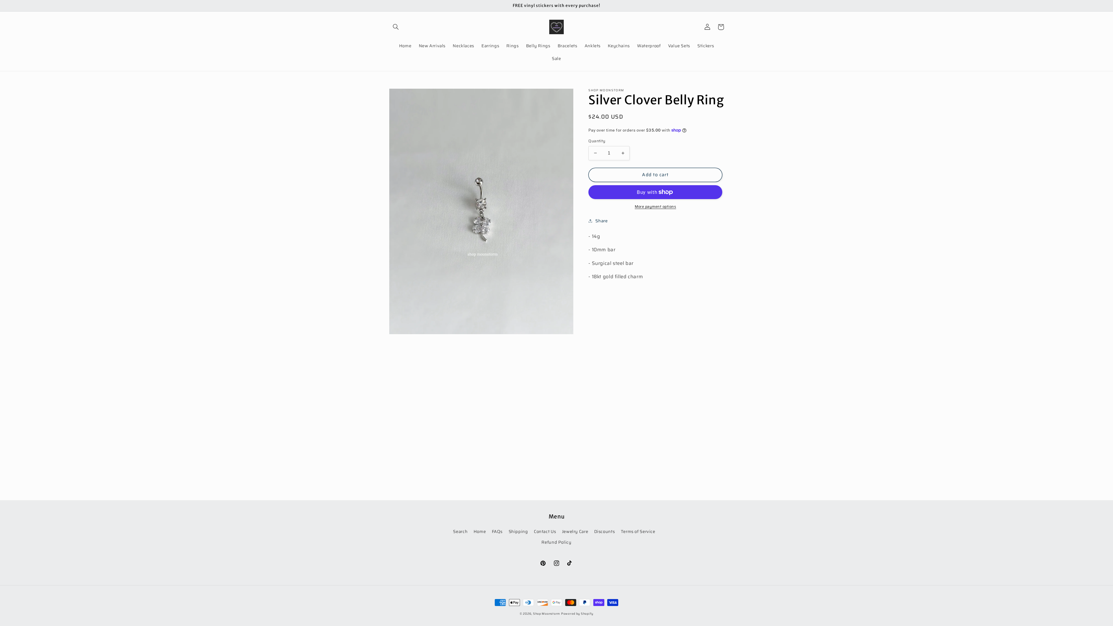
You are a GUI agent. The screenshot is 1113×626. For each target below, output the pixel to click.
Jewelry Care (575, 531)
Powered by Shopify (577, 613)
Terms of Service (638, 531)
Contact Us (545, 531)
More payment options (655, 207)
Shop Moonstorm (546, 613)
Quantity (596, 141)
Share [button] (601, 220)
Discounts (604, 531)
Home (480, 531)
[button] (396, 27)
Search (460, 531)
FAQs (497, 531)
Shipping (518, 531)
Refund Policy (556, 542)
